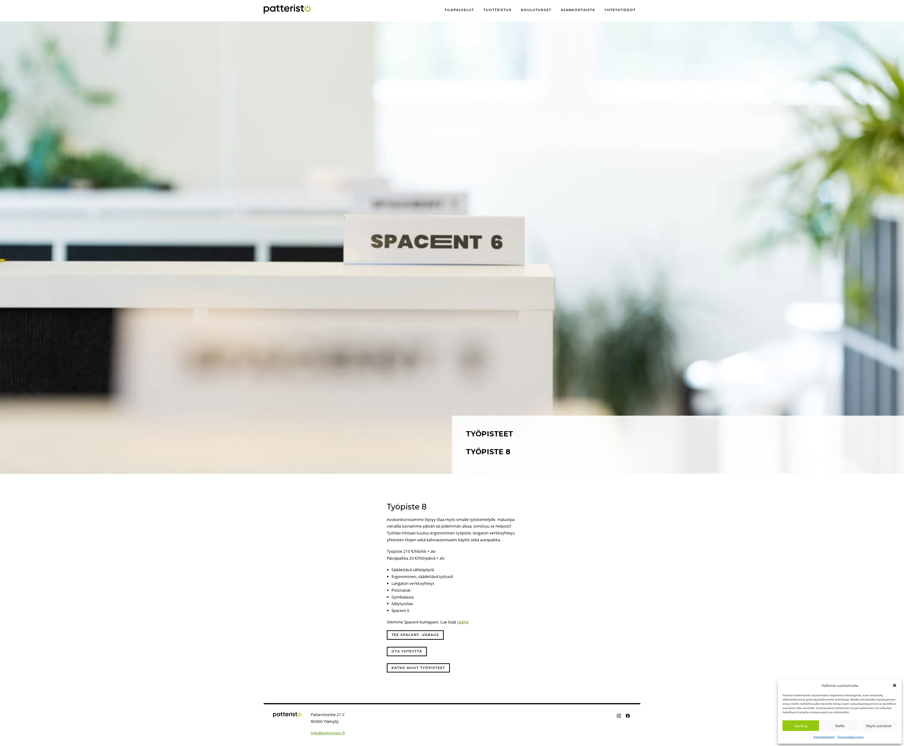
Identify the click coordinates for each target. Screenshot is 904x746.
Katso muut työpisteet (418, 668)
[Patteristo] (287, 9)
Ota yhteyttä (406, 651)
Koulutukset (536, 10)
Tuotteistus (498, 10)
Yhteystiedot (620, 10)
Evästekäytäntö (824, 737)
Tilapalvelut (459, 10)
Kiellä (839, 725)
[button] (894, 685)
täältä (462, 622)
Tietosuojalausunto (850, 737)
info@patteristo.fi (328, 733)
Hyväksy (801, 725)
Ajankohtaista (578, 10)
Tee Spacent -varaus (415, 635)
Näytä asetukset (879, 725)
